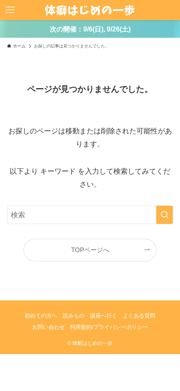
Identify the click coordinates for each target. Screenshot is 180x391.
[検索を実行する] (164, 215)
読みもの (74, 316)
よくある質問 (139, 316)
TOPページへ (90, 249)
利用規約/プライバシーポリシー (109, 327)
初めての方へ (41, 316)
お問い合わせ (48, 327)
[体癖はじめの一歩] (90, 10)
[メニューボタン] (10, 10)
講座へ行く (103, 316)
